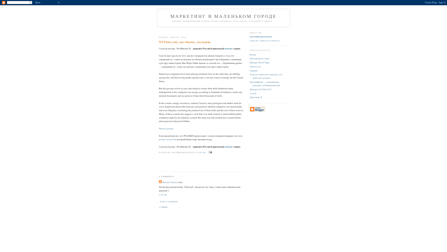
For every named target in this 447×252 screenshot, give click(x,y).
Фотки (253, 54)
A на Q (253, 93)
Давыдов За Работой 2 (261, 89)
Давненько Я (256, 97)
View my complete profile (265, 41)
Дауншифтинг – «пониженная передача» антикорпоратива (265, 83)
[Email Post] (210, 152)
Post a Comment (169, 202)
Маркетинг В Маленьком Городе (223, 16)
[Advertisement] (200, 30)
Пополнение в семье (259, 58)
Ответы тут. (255, 66)
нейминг (228, 48)
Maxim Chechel (170, 182)
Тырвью (254, 70)
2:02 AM (201, 152)
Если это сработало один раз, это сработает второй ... (266, 76)
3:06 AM (163, 195)
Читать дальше (166, 128)
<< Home (163, 206)
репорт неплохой (167, 139)
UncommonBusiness (261, 37)
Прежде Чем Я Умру (260, 62)
